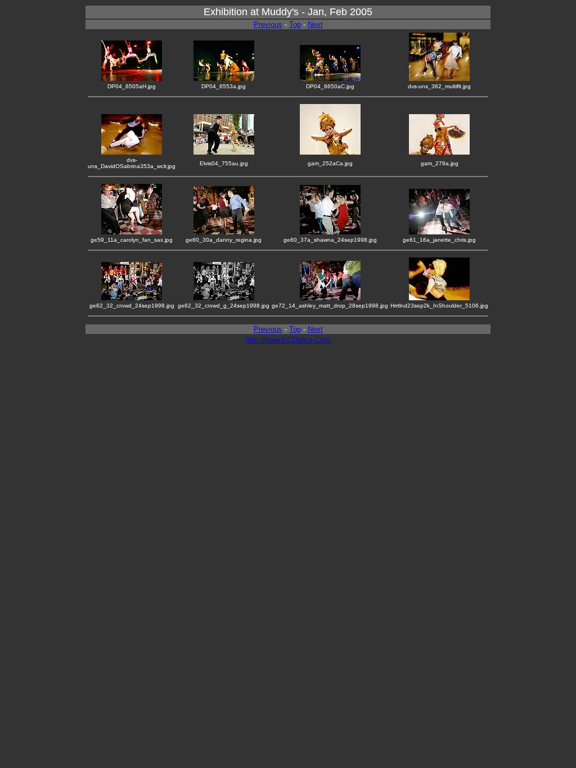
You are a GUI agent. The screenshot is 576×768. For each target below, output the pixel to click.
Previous (268, 24)
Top (295, 24)
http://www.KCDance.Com (288, 340)
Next (315, 24)
